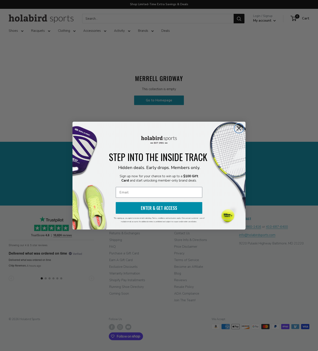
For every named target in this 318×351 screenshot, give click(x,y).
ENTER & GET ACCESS (159, 208)
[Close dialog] (239, 128)
